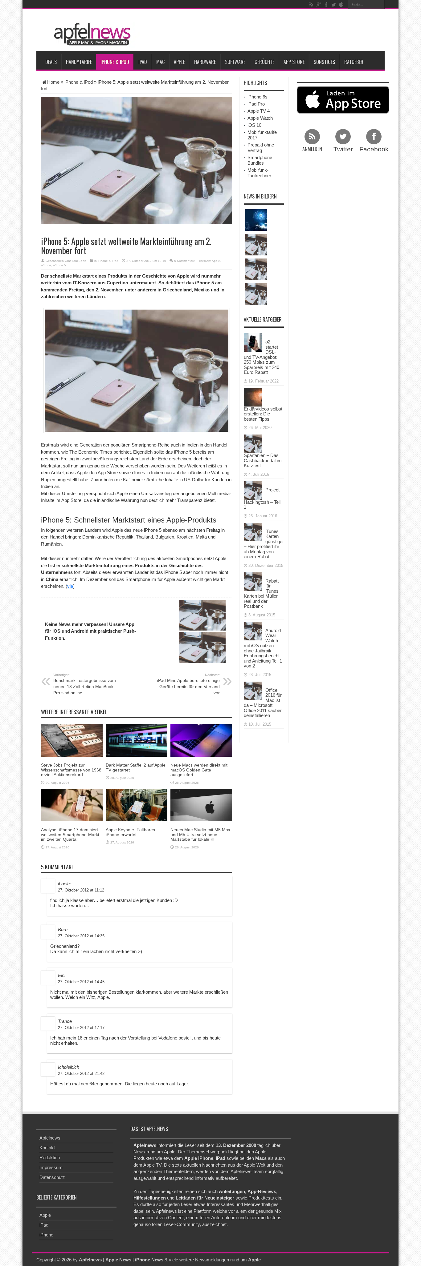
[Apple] (341, 4)
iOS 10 (254, 125)
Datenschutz (52, 1177)
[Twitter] (333, 4)
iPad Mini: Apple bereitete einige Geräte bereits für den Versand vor (188, 684)
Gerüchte (264, 62)
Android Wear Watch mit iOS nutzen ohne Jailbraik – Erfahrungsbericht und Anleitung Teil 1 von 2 (263, 648)
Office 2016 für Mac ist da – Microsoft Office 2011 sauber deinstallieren (263, 702)
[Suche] (380, 4)
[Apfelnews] (90, 34)
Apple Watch (260, 118)
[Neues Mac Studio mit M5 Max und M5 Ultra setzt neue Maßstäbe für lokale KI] (201, 804)
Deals (51, 62)
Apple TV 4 (258, 111)
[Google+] (319, 4)
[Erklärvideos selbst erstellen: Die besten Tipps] (253, 396)
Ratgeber (353, 62)
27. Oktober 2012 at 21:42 (81, 1073)
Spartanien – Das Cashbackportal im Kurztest (263, 460)
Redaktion (49, 1157)
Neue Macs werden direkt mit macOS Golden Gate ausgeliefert (198, 770)
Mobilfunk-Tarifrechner (259, 172)
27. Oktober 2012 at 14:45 (81, 982)
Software (235, 62)
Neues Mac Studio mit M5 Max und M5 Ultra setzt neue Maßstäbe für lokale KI (200, 834)
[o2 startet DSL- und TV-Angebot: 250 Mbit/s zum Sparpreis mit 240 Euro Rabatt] (253, 342)
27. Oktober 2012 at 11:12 (81, 890)
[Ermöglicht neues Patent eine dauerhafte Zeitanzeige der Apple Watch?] (256, 294)
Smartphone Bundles (259, 160)
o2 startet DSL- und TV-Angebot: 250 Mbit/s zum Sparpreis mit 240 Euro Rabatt (261, 357)
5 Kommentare (184, 260)
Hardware (205, 62)
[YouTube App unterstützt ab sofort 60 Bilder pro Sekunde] (256, 269)
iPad (142, 62)
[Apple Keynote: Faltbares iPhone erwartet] (136, 804)
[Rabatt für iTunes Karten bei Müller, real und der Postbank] (253, 580)
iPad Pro (256, 103)
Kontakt (47, 1147)
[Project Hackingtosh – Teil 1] (253, 489)
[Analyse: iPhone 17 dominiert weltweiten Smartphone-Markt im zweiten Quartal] (72, 804)
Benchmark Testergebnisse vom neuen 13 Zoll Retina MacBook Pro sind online (84, 684)
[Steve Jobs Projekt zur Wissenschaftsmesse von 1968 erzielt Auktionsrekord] (72, 740)
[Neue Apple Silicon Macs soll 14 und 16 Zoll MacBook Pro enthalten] (256, 244)
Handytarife (79, 62)
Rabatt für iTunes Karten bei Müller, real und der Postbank (261, 593)
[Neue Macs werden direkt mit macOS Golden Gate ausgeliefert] (201, 740)
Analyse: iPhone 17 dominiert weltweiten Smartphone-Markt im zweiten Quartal (70, 834)
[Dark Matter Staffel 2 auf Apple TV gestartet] (136, 740)
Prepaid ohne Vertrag (260, 147)
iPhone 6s (257, 96)
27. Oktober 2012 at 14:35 (81, 936)
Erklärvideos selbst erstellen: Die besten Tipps (263, 414)
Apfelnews (49, 1137)
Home (53, 82)
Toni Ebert (79, 260)
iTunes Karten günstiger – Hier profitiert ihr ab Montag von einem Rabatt (264, 544)
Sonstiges (324, 62)
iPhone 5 (59, 265)
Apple (179, 62)
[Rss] (311, 4)
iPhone (46, 265)
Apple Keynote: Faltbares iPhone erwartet (130, 832)
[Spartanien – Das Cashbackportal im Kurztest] (253, 443)
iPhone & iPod (114, 62)
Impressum (51, 1167)
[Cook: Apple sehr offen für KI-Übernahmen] (256, 220)
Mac (160, 62)
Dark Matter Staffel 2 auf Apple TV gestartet (136, 767)
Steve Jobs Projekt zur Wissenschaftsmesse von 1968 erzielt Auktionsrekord (71, 770)
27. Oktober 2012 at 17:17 (81, 1027)
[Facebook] (326, 4)
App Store (294, 62)
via (70, 586)
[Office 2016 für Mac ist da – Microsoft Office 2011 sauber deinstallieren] (253, 690)
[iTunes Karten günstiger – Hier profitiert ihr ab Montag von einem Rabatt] (253, 531)
